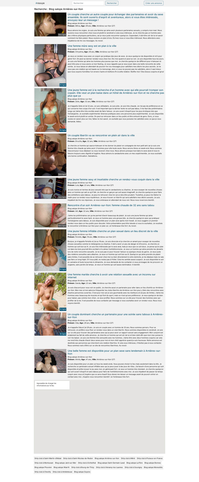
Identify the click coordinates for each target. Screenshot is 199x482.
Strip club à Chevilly (43, 472)
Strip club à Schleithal (87, 463)
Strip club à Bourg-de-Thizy (82, 467)
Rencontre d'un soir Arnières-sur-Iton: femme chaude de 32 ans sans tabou (111, 205)
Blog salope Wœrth (61, 467)
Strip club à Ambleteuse (62, 472)
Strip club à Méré (128, 458)
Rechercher (112, 3)
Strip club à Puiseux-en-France (149, 458)
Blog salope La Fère (135, 463)
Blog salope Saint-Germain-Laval (111, 463)
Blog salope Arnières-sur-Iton (107, 458)
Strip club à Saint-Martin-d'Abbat (48, 458)
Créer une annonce (153, 3)
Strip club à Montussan (44, 463)
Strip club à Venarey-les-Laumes (109, 467)
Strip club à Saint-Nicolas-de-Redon (78, 458)
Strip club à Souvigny (133, 467)
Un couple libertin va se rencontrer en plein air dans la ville (101, 135)
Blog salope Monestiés (153, 467)
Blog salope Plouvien (43, 467)
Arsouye (40, 3)
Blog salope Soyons (82, 472)
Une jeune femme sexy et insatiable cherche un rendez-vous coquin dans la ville (113, 179)
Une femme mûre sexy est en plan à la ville (92, 45)
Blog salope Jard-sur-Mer (65, 463)
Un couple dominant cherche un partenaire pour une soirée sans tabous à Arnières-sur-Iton (115, 316)
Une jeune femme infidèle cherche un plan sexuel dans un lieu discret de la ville (113, 231)
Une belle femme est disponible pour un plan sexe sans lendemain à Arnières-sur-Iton (114, 352)
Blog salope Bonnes (153, 463)
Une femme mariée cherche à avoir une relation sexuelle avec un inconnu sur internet (111, 276)
